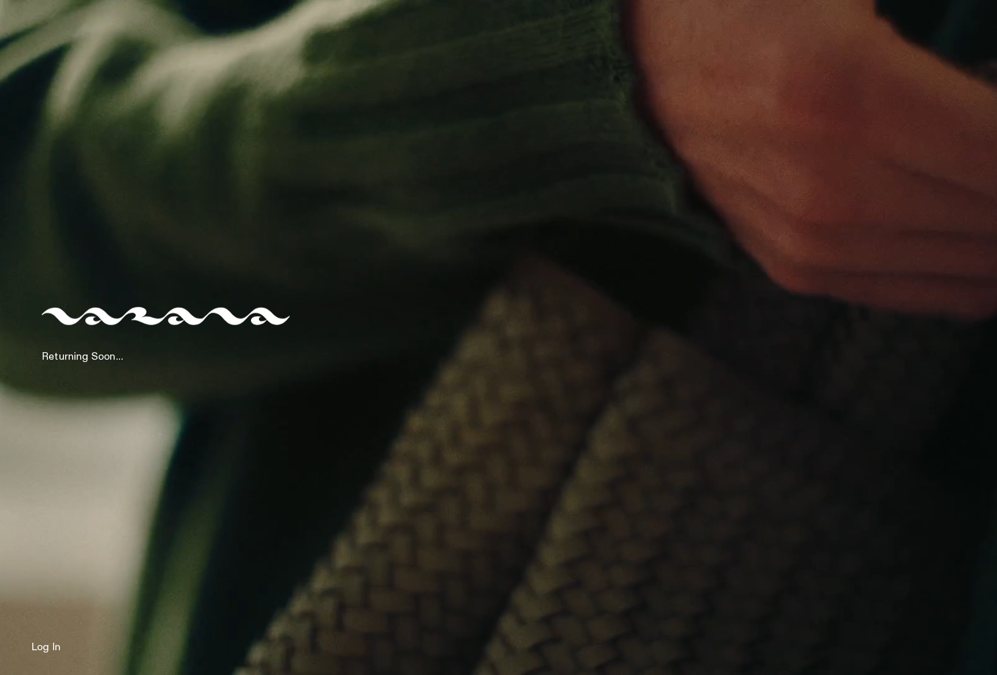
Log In (46, 647)
